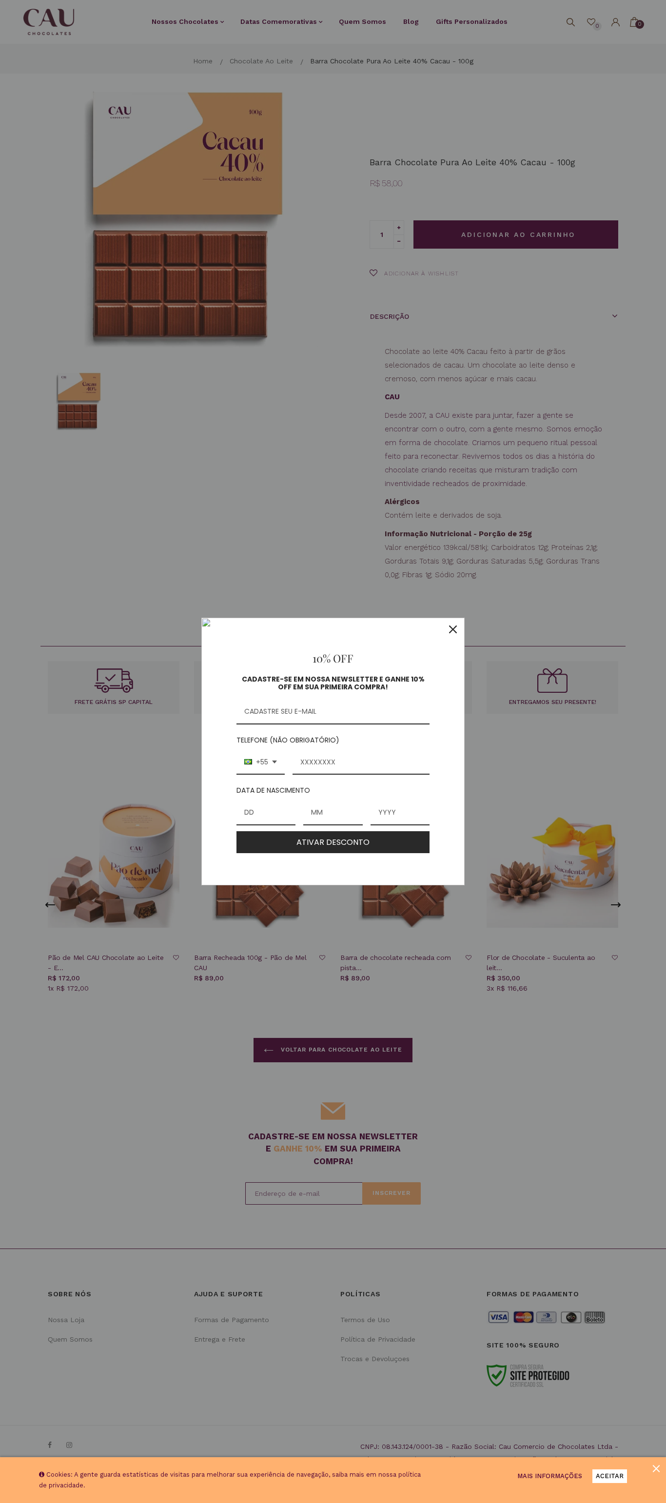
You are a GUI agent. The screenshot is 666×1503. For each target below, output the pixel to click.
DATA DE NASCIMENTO (273, 790)
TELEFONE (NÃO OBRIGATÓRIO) (287, 740)
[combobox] (260, 762)
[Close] (453, 629)
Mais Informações (549, 1476)
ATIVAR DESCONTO (333, 842)
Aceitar (610, 1476)
